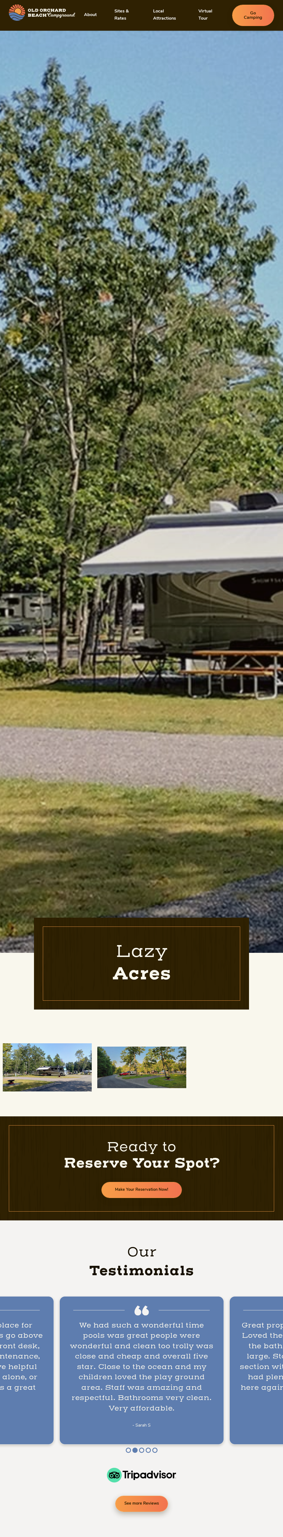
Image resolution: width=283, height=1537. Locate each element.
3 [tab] (141, 1450)
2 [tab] (134, 1450)
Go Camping (253, 15)
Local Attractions (164, 15)
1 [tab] (128, 1450)
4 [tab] (148, 1450)
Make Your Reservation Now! (141, 1190)
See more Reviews (141, 1504)
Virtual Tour (205, 15)
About (90, 15)
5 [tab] (154, 1450)
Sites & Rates (121, 15)
